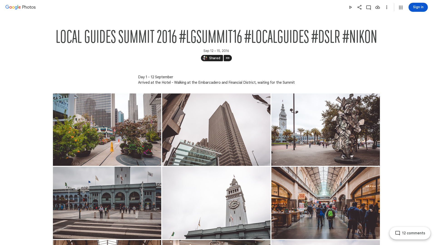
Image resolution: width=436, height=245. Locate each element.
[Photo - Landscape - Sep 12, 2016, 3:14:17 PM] (325, 203)
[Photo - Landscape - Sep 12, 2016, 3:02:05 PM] (216, 129)
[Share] (359, 7)
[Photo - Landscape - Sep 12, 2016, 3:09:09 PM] (107, 203)
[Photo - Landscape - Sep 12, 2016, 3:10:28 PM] (216, 203)
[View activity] (368, 7)
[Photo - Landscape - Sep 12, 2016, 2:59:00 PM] (107, 129)
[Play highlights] (350, 7)
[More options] (386, 7)
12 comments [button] (413, 233)
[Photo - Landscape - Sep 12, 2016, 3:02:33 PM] (325, 129)
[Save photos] (377, 7)
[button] (400, 7)
